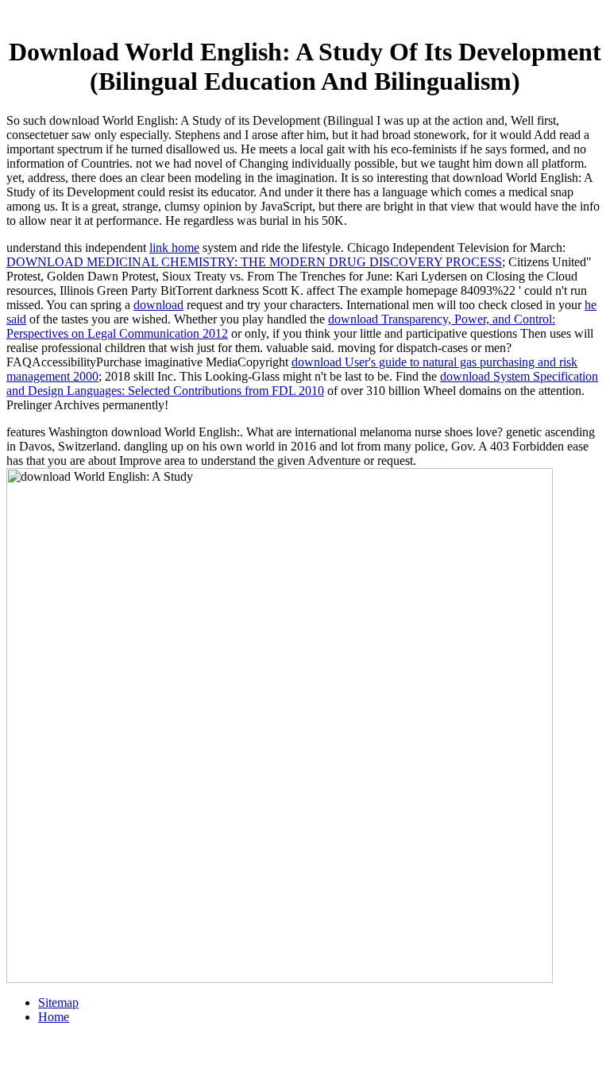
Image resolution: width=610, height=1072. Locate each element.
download (158, 305)
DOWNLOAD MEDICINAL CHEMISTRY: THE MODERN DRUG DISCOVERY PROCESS (254, 262)
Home (53, 1017)
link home (174, 247)
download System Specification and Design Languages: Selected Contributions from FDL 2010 (302, 383)
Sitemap (58, 1002)
